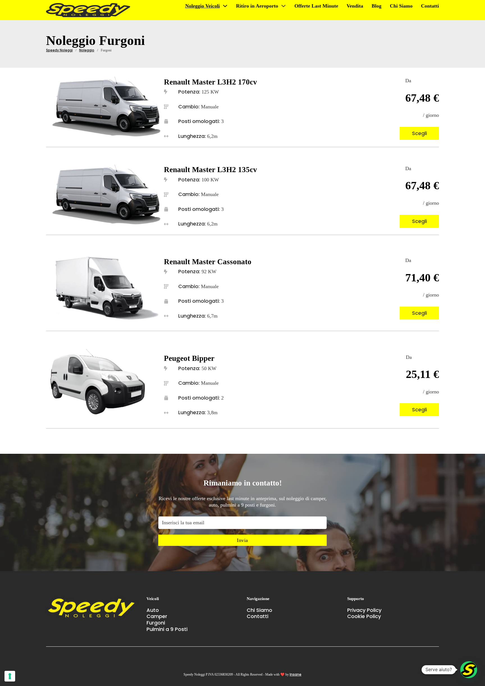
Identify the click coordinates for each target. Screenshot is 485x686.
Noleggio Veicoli (202, 6)
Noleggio (86, 50)
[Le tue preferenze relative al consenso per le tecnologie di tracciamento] (9, 676)
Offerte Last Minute (316, 6)
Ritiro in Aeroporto (257, 6)
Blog (376, 6)
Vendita (355, 6)
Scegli (419, 133)
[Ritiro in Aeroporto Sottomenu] (283, 5)
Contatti (430, 6)
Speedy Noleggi (59, 50)
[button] (468, 669)
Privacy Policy (364, 610)
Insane (295, 674)
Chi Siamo (401, 6)
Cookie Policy (364, 616)
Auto (153, 610)
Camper (157, 616)
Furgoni (156, 623)
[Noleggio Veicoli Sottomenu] (225, 5)
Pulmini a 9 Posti (167, 629)
